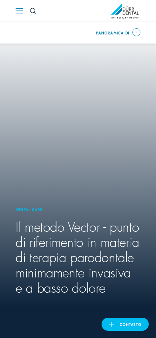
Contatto (130, 324)
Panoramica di (113, 33)
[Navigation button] (19, 11)
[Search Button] (33, 10)
